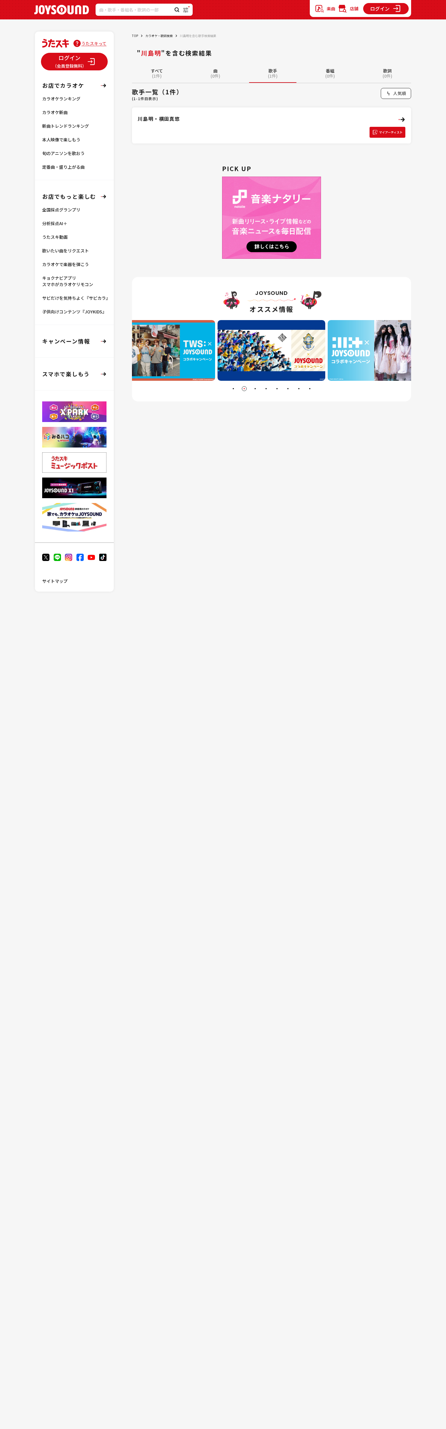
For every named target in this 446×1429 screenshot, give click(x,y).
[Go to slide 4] (266, 388)
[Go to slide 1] (233, 388)
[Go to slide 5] (277, 388)
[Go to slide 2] (244, 388)
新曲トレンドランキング (65, 126)
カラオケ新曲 (55, 112)
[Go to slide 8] (309, 388)
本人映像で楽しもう (61, 140)
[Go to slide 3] (255, 388)
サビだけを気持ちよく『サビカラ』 (76, 298)
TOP (135, 36)
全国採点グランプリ (61, 210)
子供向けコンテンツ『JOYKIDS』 (74, 312)
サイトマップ (55, 581)
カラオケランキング (61, 99)
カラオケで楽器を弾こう (65, 264)
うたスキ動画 (55, 237)
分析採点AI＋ (54, 223)
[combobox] (396, 93)
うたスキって (93, 43)
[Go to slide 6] (288, 388)
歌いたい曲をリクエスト (65, 251)
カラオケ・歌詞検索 (159, 36)
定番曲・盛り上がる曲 (63, 167)
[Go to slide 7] (298, 388)
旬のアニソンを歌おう (63, 153)
